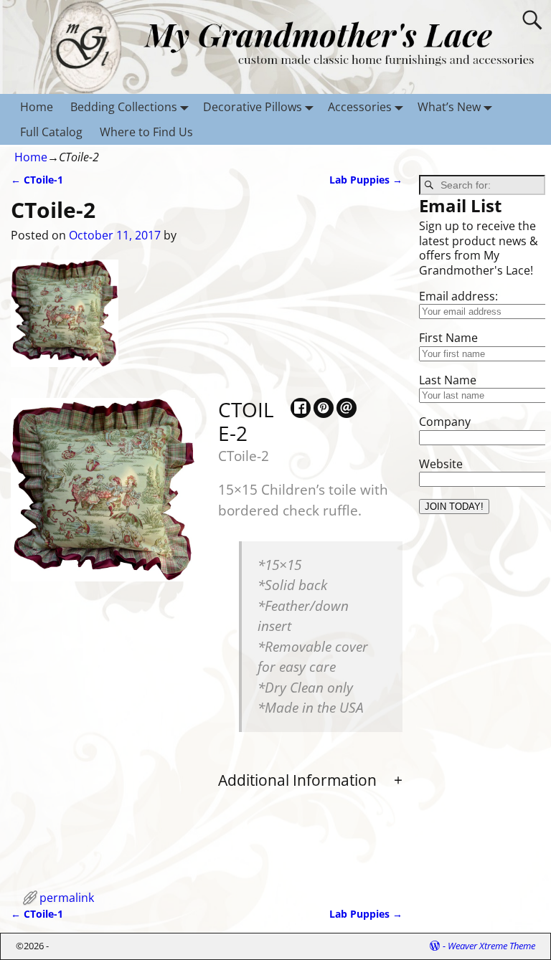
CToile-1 (37, 179)
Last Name (447, 380)
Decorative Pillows (252, 107)
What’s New (449, 107)
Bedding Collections (123, 107)
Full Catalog (51, 132)
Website (441, 464)
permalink (66, 898)
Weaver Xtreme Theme (491, 945)
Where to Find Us (146, 132)
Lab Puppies (365, 179)
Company (445, 421)
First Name (448, 338)
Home (36, 107)
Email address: (458, 296)
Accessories (360, 107)
